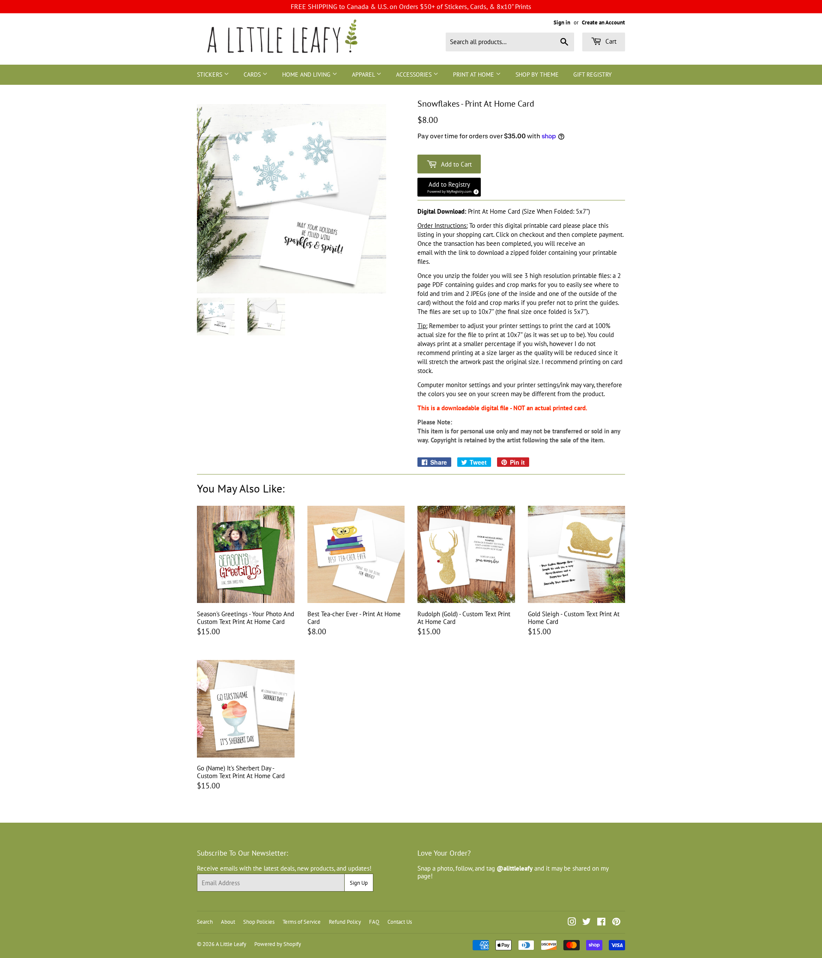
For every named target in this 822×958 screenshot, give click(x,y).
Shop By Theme (537, 74)
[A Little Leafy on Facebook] (601, 923)
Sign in (562, 22)
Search (205, 921)
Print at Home (474, 74)
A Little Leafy (231, 944)
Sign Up (359, 882)
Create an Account (603, 22)
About (228, 921)
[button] (449, 187)
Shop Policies (258, 921)
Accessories (414, 74)
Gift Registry (592, 74)
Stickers (210, 74)
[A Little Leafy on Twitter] (586, 923)
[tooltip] (475, 190)
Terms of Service (302, 921)
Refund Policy (345, 921)
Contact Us (399, 921)
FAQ (374, 921)
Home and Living (307, 74)
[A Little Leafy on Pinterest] (616, 923)
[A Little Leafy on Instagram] (572, 923)
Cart (610, 41)
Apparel (364, 74)
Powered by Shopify (277, 944)
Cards (253, 74)
